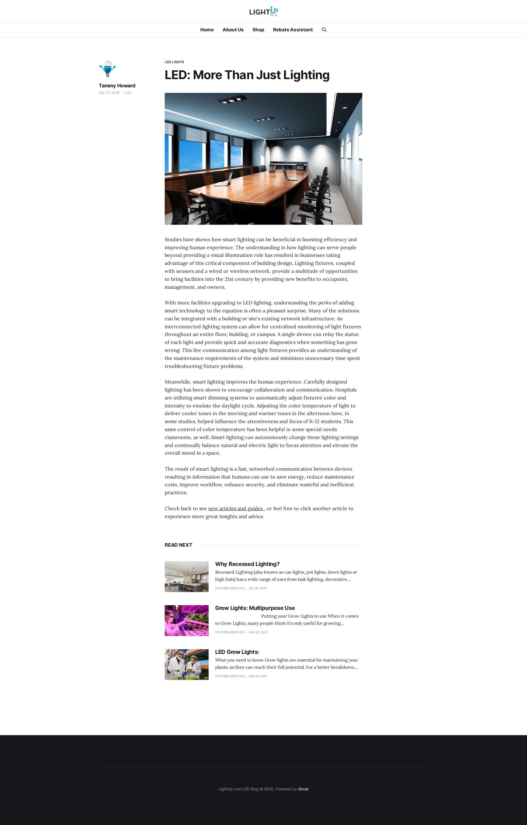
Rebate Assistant (293, 29)
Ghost (303, 789)
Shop (258, 29)
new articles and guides (236, 508)
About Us (233, 29)
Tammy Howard (117, 85)
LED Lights (174, 62)
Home (207, 29)
